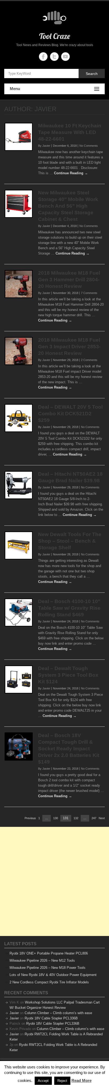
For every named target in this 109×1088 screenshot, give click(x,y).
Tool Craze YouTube (65, 56)
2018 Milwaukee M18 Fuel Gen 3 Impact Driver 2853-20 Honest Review (69, 346)
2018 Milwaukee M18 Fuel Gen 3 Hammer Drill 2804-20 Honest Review (69, 279)
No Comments (88, 145)
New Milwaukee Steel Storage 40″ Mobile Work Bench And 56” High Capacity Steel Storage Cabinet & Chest (68, 206)
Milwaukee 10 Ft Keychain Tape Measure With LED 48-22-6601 (69, 132)
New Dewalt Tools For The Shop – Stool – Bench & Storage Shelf (69, 541)
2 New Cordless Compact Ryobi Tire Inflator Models (49, 982)
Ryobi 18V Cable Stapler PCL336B (51, 1018)
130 (55, 818)
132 (76, 818)
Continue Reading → (71, 173)
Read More (81, 1080)
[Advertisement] (54, 881)
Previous (30, 818)
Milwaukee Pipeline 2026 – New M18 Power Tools (47, 968)
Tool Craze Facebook (43, 56)
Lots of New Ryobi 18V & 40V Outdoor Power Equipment (53, 975)
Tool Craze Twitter (54, 56)
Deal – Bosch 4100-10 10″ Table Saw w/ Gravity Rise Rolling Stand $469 (69, 608)
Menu (15, 88)
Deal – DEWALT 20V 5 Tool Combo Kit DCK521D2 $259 (70, 413)
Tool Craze (54, 36)
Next (102, 818)
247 (94, 818)
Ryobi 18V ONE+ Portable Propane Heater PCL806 (49, 953)
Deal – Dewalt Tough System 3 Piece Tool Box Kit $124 (68, 675)
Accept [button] (43, 1081)
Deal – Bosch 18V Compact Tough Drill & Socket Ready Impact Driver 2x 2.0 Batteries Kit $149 (68, 749)
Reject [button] (62, 1081)
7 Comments (89, 293)
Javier (14, 1013)
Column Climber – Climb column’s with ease (58, 1013)
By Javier (44, 145)
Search (92, 74)
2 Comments (89, 360)
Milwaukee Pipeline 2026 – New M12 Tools (42, 960)
